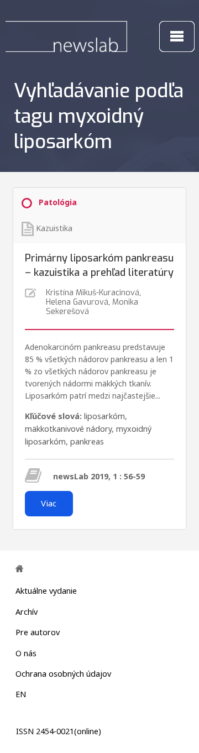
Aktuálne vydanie (46, 590)
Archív (26, 611)
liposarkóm (104, 416)
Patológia (58, 202)
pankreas (87, 441)
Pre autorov (37, 632)
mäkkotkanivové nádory (68, 428)
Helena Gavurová (77, 302)
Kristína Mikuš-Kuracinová (92, 292)
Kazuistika (54, 228)
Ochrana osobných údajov (63, 673)
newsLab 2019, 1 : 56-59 (99, 476)
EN (20, 694)
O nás (25, 653)
